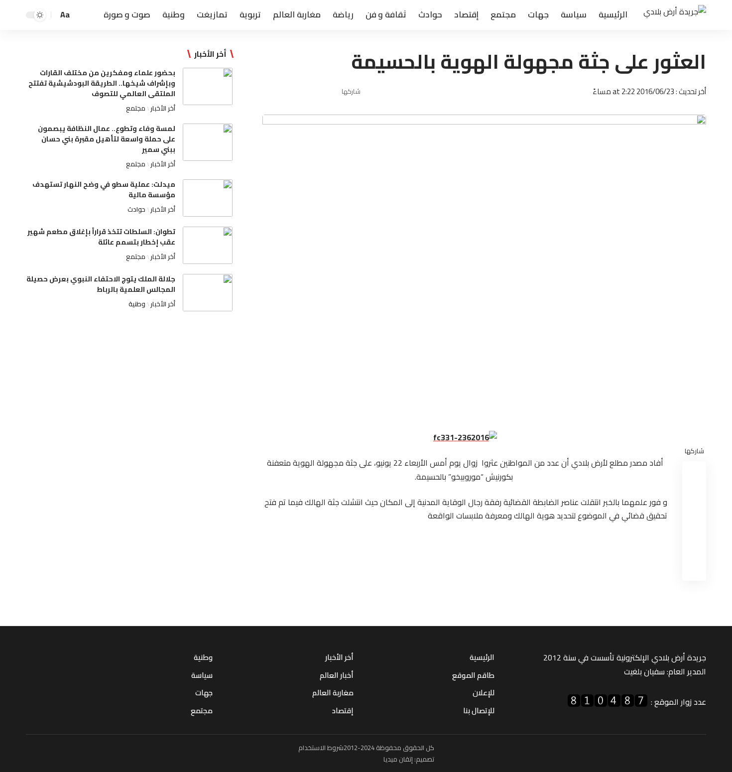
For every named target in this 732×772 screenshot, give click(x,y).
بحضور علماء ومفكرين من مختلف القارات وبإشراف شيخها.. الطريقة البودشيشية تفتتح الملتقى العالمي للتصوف (101, 83)
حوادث (136, 209)
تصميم (425, 759)
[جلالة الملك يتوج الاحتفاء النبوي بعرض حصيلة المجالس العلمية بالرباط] (208, 292)
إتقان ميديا (398, 759)
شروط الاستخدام (321, 748)
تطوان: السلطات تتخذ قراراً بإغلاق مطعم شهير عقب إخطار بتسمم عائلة (101, 237)
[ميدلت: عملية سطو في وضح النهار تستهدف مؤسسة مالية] (208, 198)
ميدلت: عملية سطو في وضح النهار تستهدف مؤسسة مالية (103, 189)
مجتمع (135, 108)
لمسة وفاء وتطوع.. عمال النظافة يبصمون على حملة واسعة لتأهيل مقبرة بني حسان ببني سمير (106, 139)
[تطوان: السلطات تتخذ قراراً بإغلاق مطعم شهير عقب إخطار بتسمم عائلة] (208, 245)
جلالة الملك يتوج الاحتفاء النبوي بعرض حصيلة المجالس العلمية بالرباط (100, 284)
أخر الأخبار (162, 108)
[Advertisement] (129, 401)
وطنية (136, 303)
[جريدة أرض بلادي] (674, 15)
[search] (81, 14)
